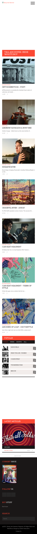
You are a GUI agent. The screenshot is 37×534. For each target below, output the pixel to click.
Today (5, 342)
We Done (7, 447)
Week (12, 342)
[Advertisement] (18, 29)
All (25, 342)
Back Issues (5, 506)
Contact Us (18, 531)
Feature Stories (6, 164)
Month (19, 342)
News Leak (5, 125)
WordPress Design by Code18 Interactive (18, 528)
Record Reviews (6, 85)
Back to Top (17, 456)
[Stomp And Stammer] (14, 5)
